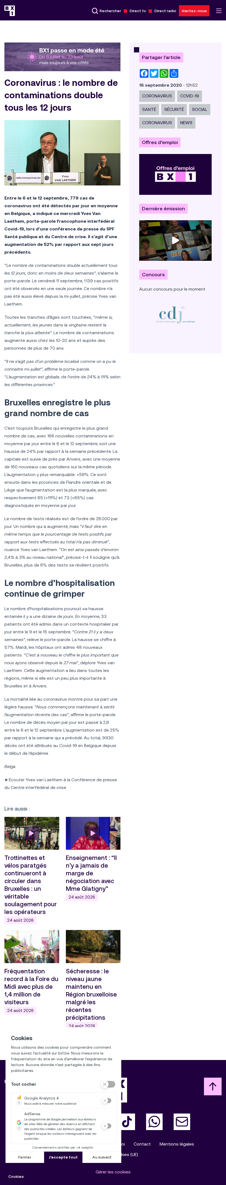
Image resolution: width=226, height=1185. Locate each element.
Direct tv (138, 11)
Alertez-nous (194, 11)
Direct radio (165, 11)
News (186, 122)
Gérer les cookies (113, 1172)
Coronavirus (157, 96)
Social (199, 109)
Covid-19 (189, 96)
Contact (142, 1144)
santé (149, 109)
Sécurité (174, 109)
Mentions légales (177, 1144)
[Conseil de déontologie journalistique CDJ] (175, 315)
